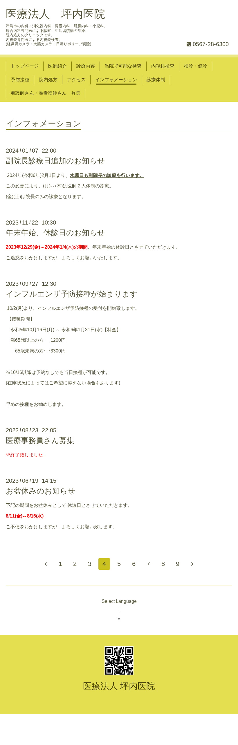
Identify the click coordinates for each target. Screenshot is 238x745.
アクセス (76, 79)
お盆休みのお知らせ (40, 491)
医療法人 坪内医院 (55, 14)
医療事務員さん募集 (40, 440)
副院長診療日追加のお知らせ (55, 160)
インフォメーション (116, 79)
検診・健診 (195, 66)
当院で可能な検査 (123, 66)
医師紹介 (57, 66)
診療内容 (85, 66)
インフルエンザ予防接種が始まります (72, 294)
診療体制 (156, 79)
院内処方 (48, 79)
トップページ (25, 66)
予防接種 (20, 79)
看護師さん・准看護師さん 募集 (45, 93)
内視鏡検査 (162, 66)
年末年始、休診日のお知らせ (55, 232)
